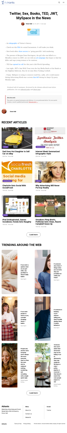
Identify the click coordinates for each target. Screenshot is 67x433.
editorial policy (25, 89)
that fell (36, 77)
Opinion (38, 181)
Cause (5, 215)
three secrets (23, 51)
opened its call (18, 64)
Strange (5, 147)
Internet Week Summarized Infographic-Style (48, 152)
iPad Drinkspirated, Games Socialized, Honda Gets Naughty (16, 221)
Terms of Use (17, 423)
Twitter (49, 410)
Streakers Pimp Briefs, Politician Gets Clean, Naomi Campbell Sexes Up (48, 222)
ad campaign (40, 58)
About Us (28, 410)
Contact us (28, 414)
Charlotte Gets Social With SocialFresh (14, 186)
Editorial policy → (33, 102)
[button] (63, 2)
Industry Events (40, 147)
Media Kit (28, 417)
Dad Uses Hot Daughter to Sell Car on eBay (15, 152)
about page (36, 89)
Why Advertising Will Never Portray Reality (48, 186)
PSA (18, 47)
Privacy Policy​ (27, 423)
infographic (13, 43)
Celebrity (39, 215)
